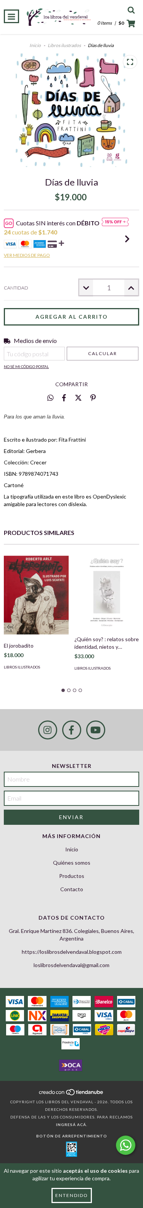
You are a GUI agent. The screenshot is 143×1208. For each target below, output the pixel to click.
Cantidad (16, 288)
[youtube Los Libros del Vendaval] (95, 729)
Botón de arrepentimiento (71, 1136)
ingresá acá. (71, 1124)
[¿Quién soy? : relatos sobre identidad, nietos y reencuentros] (106, 592)
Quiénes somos (71, 862)
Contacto (71, 889)
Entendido (71, 1195)
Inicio (35, 45)
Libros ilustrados (64, 45)
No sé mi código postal (26, 366)
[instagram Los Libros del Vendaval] (47, 729)
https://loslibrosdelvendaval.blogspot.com (72, 951)
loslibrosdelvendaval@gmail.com (71, 965)
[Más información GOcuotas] (115, 223)
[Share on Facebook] (64, 397)
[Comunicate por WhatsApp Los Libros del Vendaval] (125, 1145)
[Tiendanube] (71, 1094)
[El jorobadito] (36, 595)
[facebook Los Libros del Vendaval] (71, 729)
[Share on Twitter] (78, 397)
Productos (71, 876)
